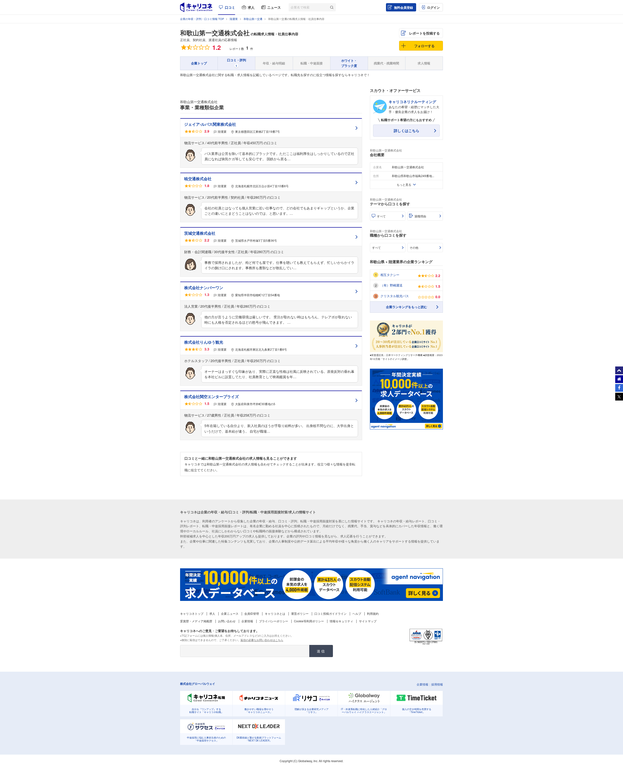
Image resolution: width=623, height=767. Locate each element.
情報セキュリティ (341, 621)
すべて (381, 216)
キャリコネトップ (191, 613)
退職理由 (420, 216)
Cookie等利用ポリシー (309, 621)
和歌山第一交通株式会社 (215, 32)
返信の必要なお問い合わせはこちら (261, 640)
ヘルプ (356, 613)
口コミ (230, 7)
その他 (414, 247)
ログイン (433, 7)
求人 (251, 7)
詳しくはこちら (406, 130)
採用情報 (437, 684)
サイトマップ (367, 621)
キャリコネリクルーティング (412, 101)
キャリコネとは (275, 613)
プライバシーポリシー (273, 621)
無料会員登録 (403, 7)
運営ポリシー (300, 613)
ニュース (274, 7)
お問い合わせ (227, 621)
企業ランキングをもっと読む (406, 306)
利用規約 (373, 613)
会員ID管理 (251, 613)
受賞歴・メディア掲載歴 (196, 621)
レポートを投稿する (424, 33)
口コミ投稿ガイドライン (330, 613)
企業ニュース (229, 613)
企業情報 (247, 621)
